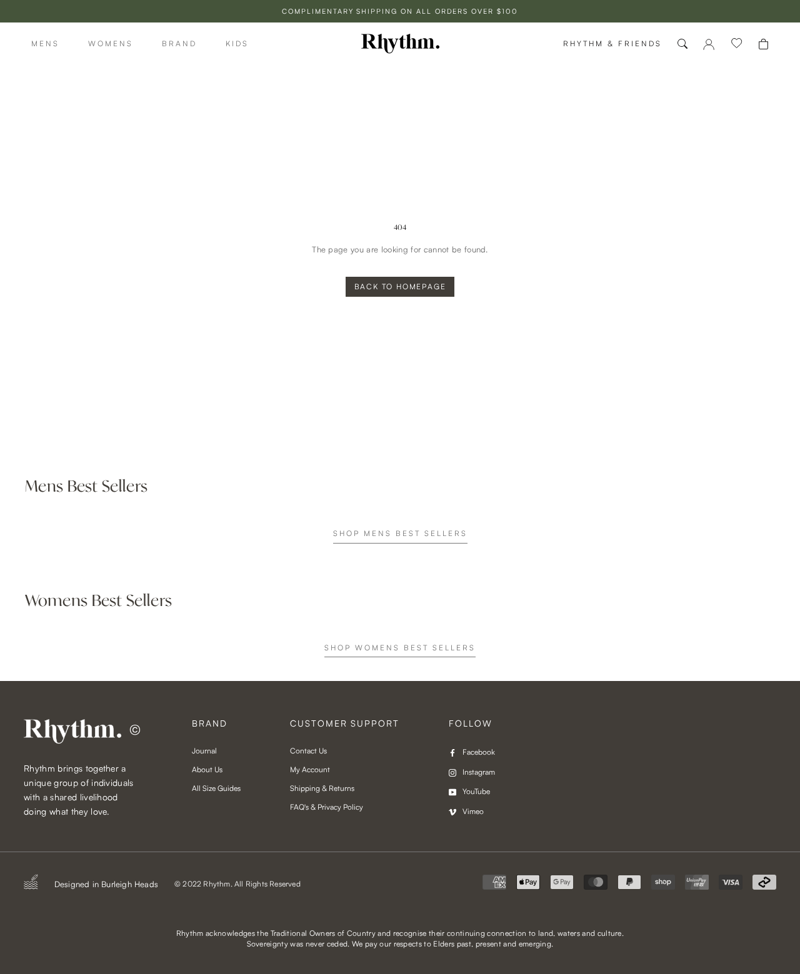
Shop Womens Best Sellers (400, 647)
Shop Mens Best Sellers (400, 533)
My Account (310, 769)
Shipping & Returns (322, 788)
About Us (207, 769)
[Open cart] (763, 44)
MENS (45, 43)
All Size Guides (216, 788)
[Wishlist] (736, 43)
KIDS (237, 43)
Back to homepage (400, 286)
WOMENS (110, 43)
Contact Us (308, 750)
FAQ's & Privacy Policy (326, 807)
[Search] (683, 44)
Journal (204, 750)
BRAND (179, 43)
